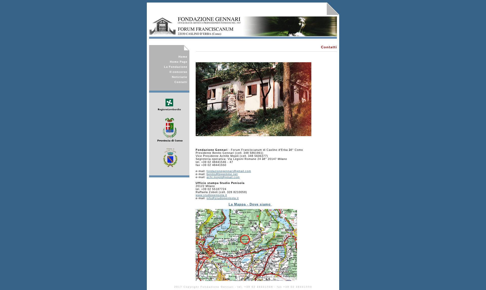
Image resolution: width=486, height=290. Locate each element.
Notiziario (179, 76)
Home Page (178, 61)
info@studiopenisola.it (223, 198)
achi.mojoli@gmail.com (223, 177)
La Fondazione (175, 66)
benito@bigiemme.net (222, 174)
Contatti (180, 82)
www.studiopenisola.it (211, 195)
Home (182, 56)
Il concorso (178, 71)
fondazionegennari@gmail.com (229, 171)
